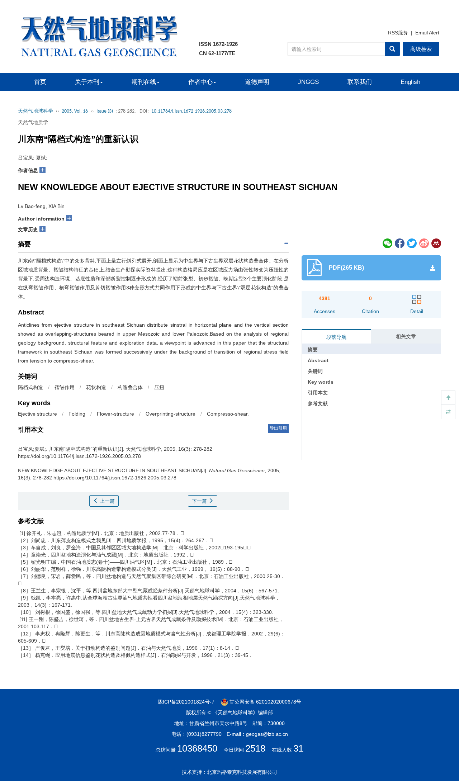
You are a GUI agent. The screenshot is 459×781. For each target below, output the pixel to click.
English (410, 82)
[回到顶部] (448, 397)
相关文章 (406, 336)
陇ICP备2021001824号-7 (186, 702)
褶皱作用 (65, 387)
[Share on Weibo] (424, 243)
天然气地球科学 (35, 111)
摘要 (313, 349)
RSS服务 (398, 33)
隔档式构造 (30, 387)
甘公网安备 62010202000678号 (264, 702)
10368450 (197, 748)
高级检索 (421, 49)
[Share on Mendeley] (435, 243)
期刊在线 (144, 82)
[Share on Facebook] (400, 243)
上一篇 (106, 501)
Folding (76, 414)
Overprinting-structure (170, 414)
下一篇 (200, 501)
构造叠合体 (130, 387)
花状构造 (96, 387)
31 (298, 748)
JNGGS (308, 82)
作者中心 (200, 82)
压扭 (159, 387)
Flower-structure (115, 414)
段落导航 (336, 337)
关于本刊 (87, 82)
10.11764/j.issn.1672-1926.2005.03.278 (191, 111)
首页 (40, 82)
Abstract (318, 360)
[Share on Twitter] (412, 243)
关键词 (315, 371)
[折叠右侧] (448, 412)
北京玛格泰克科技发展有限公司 (242, 772)
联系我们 (359, 82)
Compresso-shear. (228, 414)
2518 (255, 748)
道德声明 (257, 82)
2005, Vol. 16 (75, 111)
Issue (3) (104, 111)
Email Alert (427, 33)
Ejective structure (37, 414)
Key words (320, 382)
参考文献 (318, 403)
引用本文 (318, 393)
